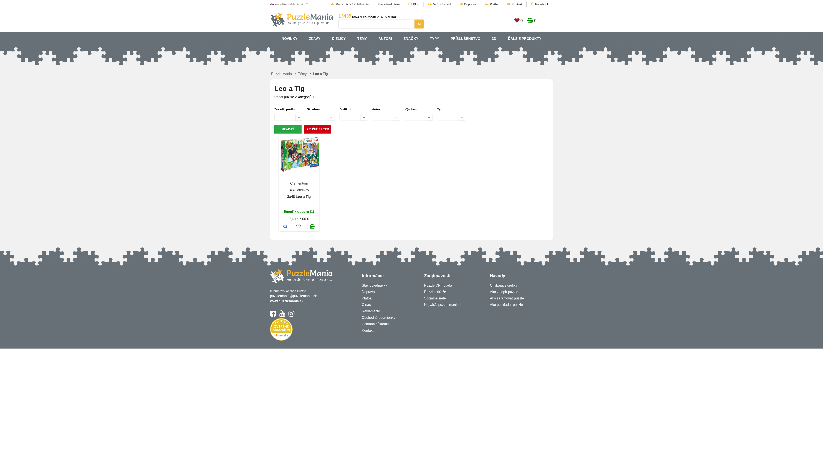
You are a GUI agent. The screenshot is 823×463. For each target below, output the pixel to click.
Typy (434, 39)
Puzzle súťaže (435, 292)
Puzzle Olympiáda (438, 285)
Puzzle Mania (281, 74)
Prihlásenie (361, 4)
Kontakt (517, 4)
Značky (411, 39)
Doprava (470, 4)
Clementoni (299, 183)
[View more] (299, 171)
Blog (416, 4)
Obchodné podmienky (378, 317)
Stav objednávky (388, 4)
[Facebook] (273, 315)
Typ (440, 109)
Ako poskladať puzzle (506, 305)
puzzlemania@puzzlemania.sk (293, 296)
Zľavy (314, 39)
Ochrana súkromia (376, 324)
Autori (385, 39)
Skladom (313, 109)
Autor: (376, 109)
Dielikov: (345, 109)
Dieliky (339, 39)
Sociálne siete (435, 298)
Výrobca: (411, 109)
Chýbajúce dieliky (503, 285)
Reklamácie (371, 311)
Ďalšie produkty (524, 39)
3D (494, 39)
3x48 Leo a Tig (299, 196)
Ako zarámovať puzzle (507, 298)
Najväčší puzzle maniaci (442, 305)
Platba (494, 4)
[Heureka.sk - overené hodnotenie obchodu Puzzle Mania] (281, 339)
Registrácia (343, 4)
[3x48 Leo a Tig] (285, 227)
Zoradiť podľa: (285, 109)
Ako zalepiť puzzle (504, 292)
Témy (362, 39)
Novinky (289, 39)
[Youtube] (282, 315)
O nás (366, 305)
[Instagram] (291, 315)
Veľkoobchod (442, 4)
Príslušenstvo (465, 39)
